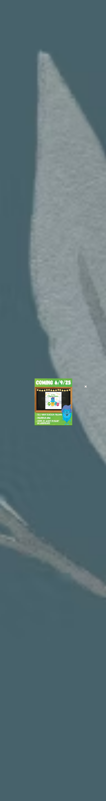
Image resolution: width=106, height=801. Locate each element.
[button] (86, 386)
